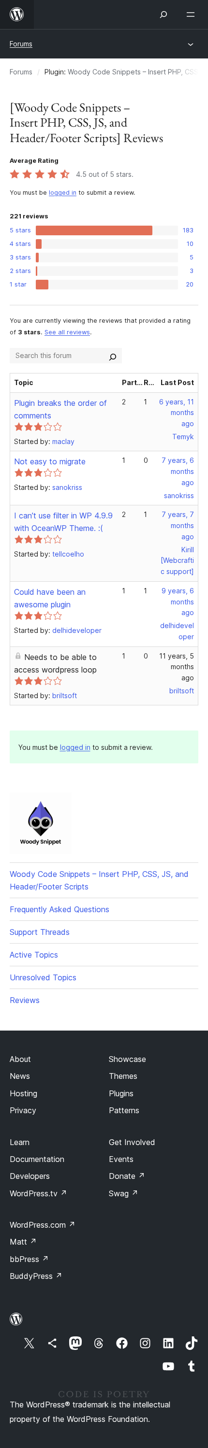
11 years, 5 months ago (176, 667)
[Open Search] (163, 14)
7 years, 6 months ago (178, 471)
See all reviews (67, 332)
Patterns (124, 1110)
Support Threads (40, 932)
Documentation (37, 1159)
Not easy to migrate (50, 461)
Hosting (23, 1093)
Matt (23, 1242)
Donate (127, 1176)
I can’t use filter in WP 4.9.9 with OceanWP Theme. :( (63, 522)
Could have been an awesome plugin (50, 598)
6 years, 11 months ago (176, 413)
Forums (21, 44)
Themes (123, 1076)
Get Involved (132, 1142)
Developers (30, 1176)
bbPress (29, 1259)
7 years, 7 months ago (178, 525)
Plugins (121, 1093)
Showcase (127, 1059)
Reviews (25, 1000)
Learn (20, 1142)
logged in (62, 192)
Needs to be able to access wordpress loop (55, 663)
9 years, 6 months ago (178, 602)
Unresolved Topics (43, 977)
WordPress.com (42, 1225)
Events (121, 1159)
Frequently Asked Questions (59, 909)
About (20, 1059)
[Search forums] (113, 355)
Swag (123, 1193)
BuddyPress (36, 1276)
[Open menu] (192, 14)
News (20, 1076)
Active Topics (34, 955)
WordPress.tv (38, 1193)
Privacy (23, 1110)
